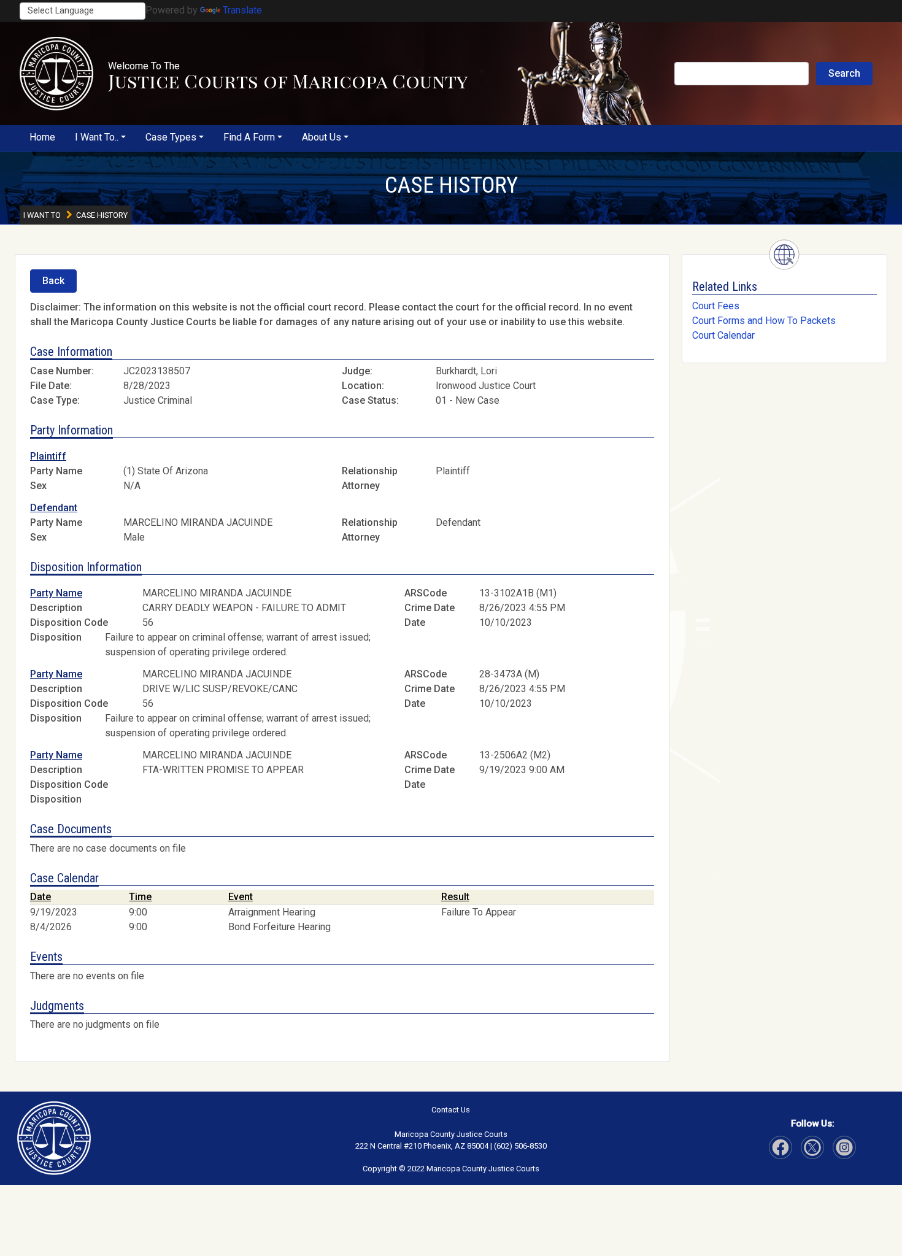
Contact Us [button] (450, 1109)
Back (53, 281)
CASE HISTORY (451, 185)
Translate (242, 10)
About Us (321, 137)
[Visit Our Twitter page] (844, 1147)
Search (844, 73)
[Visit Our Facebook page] (780, 1147)
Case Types (170, 137)
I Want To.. (96, 137)
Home (42, 137)
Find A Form (249, 137)
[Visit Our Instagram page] (812, 1147)
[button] (56, 73)
